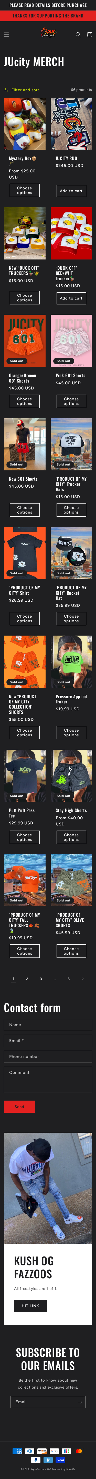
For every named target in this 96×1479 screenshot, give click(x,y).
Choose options (24, 190)
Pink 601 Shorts (71, 375)
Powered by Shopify (63, 1469)
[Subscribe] (80, 1402)
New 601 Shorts (23, 478)
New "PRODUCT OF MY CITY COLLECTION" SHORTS (22, 704)
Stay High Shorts (71, 810)
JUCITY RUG (66, 158)
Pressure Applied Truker (71, 699)
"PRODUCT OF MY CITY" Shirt (24, 590)
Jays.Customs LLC (41, 1469)
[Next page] (82, 978)
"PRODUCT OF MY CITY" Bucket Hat (71, 593)
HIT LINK (30, 1306)
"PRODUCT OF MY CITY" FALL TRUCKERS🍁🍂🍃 (24, 922)
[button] (6, 34)
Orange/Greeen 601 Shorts (22, 378)
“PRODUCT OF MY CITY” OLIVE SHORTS (70, 920)
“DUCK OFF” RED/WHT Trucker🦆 (66, 273)
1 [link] (13, 978)
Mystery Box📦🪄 (23, 161)
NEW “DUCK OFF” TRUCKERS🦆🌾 (24, 270)
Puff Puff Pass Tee (22, 813)
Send (19, 1106)
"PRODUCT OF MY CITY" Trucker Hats (71, 484)
